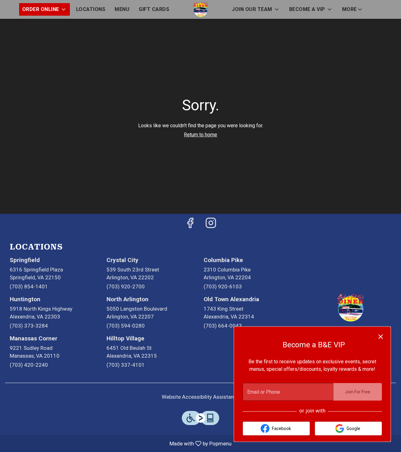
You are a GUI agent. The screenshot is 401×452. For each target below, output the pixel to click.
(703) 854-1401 (29, 286)
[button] (44, 9)
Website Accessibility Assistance (200, 397)
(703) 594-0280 (126, 326)
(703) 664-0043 (223, 326)
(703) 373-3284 (29, 326)
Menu (122, 9)
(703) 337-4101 (126, 365)
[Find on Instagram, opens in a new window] (210, 225)
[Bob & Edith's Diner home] (200, 9)
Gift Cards (154, 9)
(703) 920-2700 (126, 286)
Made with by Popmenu (118, 443)
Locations (91, 9)
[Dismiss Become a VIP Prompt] (380, 336)
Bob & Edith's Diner (351, 308)
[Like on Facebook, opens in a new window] (190, 225)
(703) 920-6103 (223, 286)
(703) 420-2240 (29, 365)
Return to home (200, 135)
